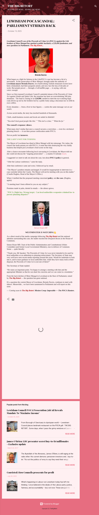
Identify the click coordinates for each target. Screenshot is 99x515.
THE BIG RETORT (20, 6)
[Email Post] (13, 300)
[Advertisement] (89, 51)
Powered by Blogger (51, 504)
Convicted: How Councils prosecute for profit (30, 472)
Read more (70, 434)
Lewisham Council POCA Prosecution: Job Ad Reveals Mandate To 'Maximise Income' (35, 412)
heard (64, 154)
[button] (73, 21)
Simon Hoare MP (41, 228)
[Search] (95, 6)
